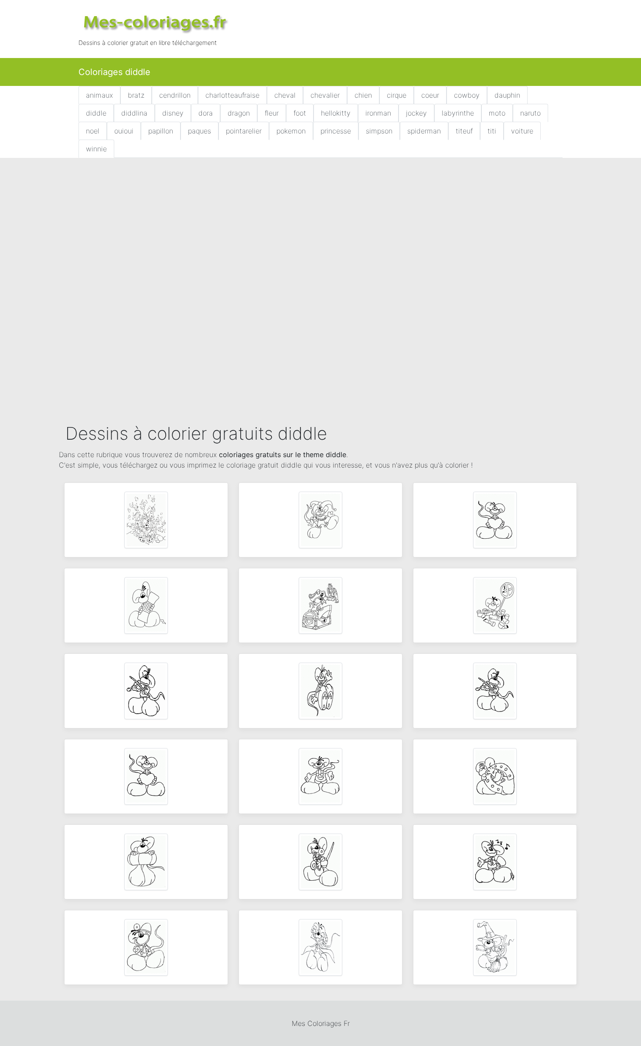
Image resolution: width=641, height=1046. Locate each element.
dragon (239, 113)
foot (299, 113)
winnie (96, 148)
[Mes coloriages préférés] (154, 22)
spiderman (424, 130)
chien (363, 95)
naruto (530, 113)
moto (497, 113)
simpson (379, 130)
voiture (522, 130)
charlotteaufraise (232, 95)
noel (92, 130)
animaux (99, 95)
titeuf (464, 130)
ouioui (123, 130)
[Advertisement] (320, 229)
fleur (272, 113)
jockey (416, 113)
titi (492, 130)
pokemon (291, 130)
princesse (335, 130)
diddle (96, 113)
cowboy (467, 95)
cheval (285, 95)
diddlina (134, 113)
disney (173, 113)
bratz (136, 95)
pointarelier (244, 130)
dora (205, 113)
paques (199, 130)
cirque (396, 95)
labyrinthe (458, 113)
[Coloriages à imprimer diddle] (146, 519)
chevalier (325, 95)
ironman (378, 113)
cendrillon (175, 95)
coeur (430, 95)
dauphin (507, 95)
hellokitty (336, 113)
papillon (160, 130)
